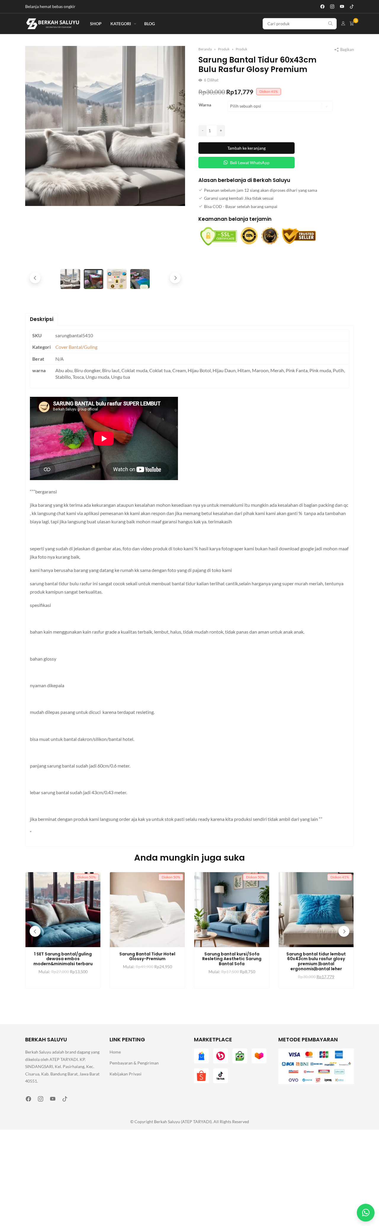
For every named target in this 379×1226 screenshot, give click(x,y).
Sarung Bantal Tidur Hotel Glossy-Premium (147, 956)
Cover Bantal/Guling (76, 347)
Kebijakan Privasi (126, 1073)
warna (205, 104)
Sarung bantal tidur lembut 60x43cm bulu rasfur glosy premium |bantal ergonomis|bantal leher (316, 961)
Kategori (120, 23)
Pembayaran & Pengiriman (134, 1062)
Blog (149, 23)
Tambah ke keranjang (246, 148)
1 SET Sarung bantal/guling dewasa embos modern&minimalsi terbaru (63, 959)
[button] (175, 277)
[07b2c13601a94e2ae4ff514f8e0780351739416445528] (105, 125)
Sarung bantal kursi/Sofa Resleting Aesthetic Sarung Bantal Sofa (231, 959)
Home (115, 1051)
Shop (96, 23)
